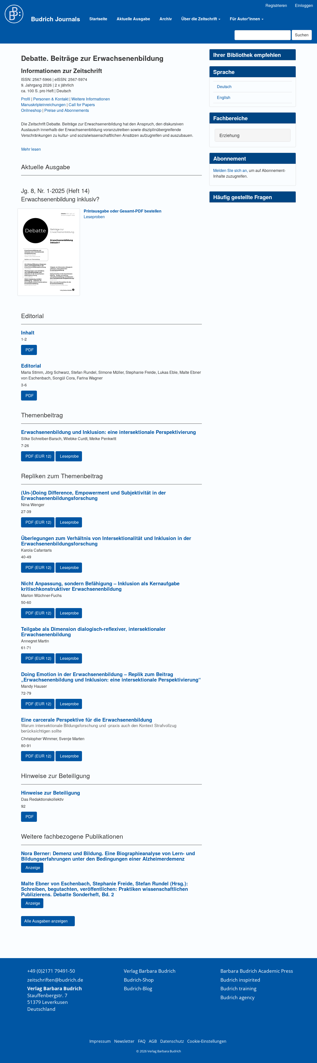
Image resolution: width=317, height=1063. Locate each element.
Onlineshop (31, 110)
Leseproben (94, 216)
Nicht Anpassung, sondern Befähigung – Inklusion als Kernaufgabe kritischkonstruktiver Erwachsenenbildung (100, 586)
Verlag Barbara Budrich (150, 971)
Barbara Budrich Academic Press (256, 971)
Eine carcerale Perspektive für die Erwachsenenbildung (98, 724)
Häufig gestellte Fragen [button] (242, 197)
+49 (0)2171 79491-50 (51, 971)
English (223, 97)
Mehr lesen (31, 149)
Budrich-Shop (139, 979)
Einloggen (304, 5)
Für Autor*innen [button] (245, 19)
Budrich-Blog (138, 988)
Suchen (302, 35)
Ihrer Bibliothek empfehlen (247, 55)
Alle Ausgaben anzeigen (46, 921)
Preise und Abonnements (66, 110)
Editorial (31, 365)
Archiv (165, 19)
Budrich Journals (55, 19)
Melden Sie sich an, (231, 170)
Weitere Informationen (90, 99)
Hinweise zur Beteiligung (50, 792)
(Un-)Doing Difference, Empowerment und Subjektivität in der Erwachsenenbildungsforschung (93, 495)
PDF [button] (30, 350)
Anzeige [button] (33, 867)
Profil (25, 99)
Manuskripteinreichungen (43, 104)
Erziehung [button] (229, 135)
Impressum (100, 1041)
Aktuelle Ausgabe (133, 19)
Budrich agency (237, 997)
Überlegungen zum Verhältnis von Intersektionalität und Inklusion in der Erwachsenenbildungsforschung (106, 540)
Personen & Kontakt (50, 99)
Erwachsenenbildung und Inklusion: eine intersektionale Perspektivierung (108, 431)
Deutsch (224, 86)
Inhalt (27, 332)
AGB (153, 1041)
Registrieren (276, 5)
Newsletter (124, 1041)
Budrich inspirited (240, 979)
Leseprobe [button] (69, 456)
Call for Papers (82, 104)
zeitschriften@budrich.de (55, 979)
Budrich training (238, 988)
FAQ (141, 1041)
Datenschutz (172, 1041)
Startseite (98, 19)
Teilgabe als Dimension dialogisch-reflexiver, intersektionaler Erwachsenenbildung (93, 631)
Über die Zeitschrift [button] (199, 19)
